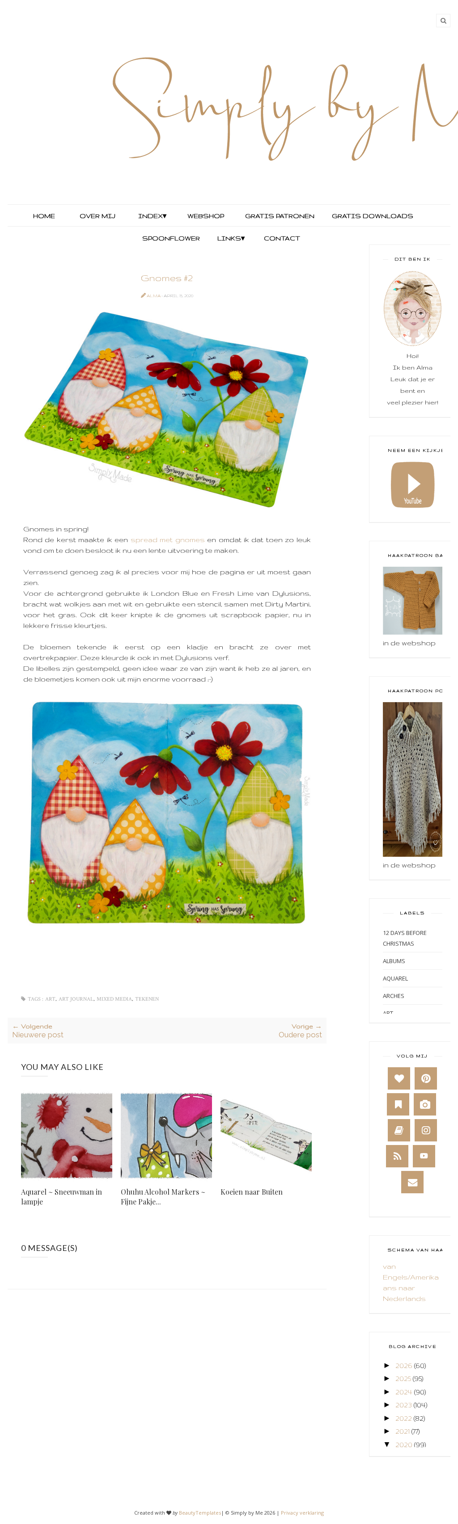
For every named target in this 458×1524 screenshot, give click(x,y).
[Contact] (412, 1182)
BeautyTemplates (200, 1512)
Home (44, 215)
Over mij (97, 215)
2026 (403, 1365)
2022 (403, 1418)
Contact (282, 238)
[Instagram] (426, 1130)
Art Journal (76, 999)
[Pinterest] (426, 1078)
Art (50, 999)
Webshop (206, 215)
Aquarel (395, 978)
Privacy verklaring (302, 1512)
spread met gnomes (168, 539)
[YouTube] (424, 1156)
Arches (393, 996)
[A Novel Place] (398, 1104)
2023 (403, 1405)
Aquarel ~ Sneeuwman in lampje (61, 1196)
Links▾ (231, 238)
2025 (403, 1378)
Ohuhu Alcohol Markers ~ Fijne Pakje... (163, 1196)
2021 (402, 1431)
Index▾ (152, 215)
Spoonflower (170, 238)
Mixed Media (114, 999)
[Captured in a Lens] (425, 1104)
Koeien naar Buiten (252, 1191)
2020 (403, 1444)
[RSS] (397, 1156)
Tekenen (147, 999)
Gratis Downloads (371, 215)
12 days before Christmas (405, 938)
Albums (394, 961)
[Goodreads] (399, 1130)
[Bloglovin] (399, 1078)
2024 (403, 1392)
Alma (154, 295)
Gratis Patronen (278, 215)
